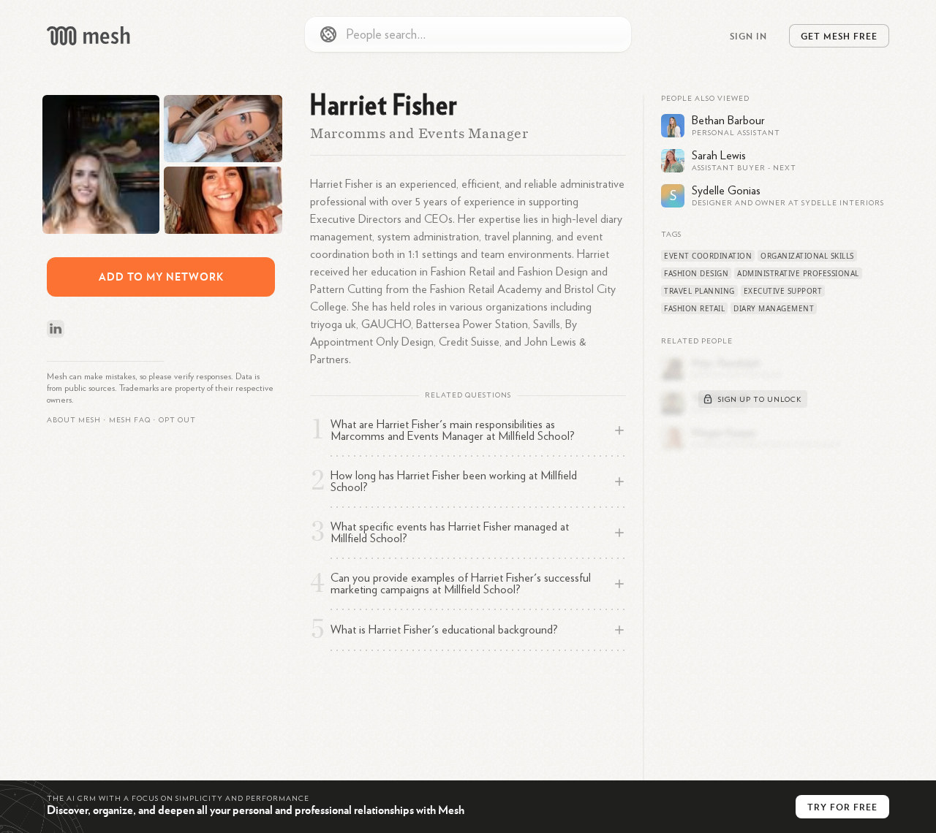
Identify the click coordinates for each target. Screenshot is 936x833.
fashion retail (694, 308)
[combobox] (468, 34)
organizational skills (807, 256)
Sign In (748, 35)
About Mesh (74, 420)
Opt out (177, 420)
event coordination (708, 256)
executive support (783, 291)
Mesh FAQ (130, 420)
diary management (773, 308)
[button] (130, 420)
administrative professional (798, 273)
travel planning (699, 291)
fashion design (696, 273)
